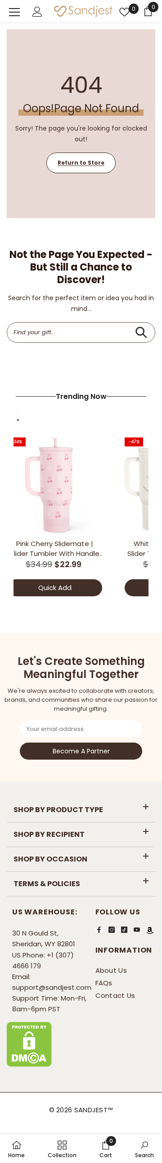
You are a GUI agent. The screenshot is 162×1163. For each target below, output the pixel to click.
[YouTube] (136, 929)
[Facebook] (99, 929)
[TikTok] (124, 929)
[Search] (141, 332)
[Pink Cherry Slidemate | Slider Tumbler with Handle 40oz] (54, 484)
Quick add (55, 587)
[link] (106, 1148)
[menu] (14, 12)
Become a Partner (81, 751)
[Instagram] (111, 929)
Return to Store (81, 162)
